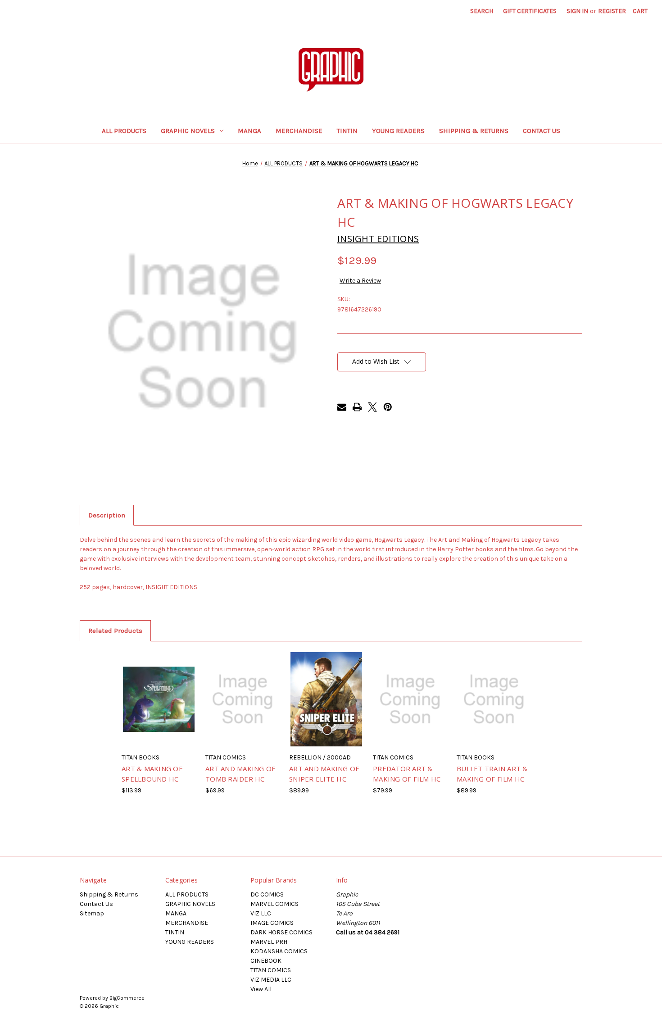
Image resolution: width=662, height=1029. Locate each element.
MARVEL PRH (268, 942)
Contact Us (541, 131)
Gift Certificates (530, 11)
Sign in (577, 11)
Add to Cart (159, 707)
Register (612, 11)
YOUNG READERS (398, 131)
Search (481, 11)
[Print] (357, 407)
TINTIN (347, 131)
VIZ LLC (260, 913)
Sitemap (92, 913)
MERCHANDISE (299, 131)
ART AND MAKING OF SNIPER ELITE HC (324, 773)
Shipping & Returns (473, 131)
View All (261, 989)
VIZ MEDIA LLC (270, 979)
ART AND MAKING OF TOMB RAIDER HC (240, 773)
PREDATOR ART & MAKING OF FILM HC (406, 773)
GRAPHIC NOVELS (188, 131)
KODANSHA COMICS (279, 951)
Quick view (158, 691)
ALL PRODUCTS (124, 131)
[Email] (341, 407)
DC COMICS (267, 894)
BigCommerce (127, 998)
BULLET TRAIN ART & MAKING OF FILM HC (492, 773)
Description (106, 515)
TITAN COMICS (270, 970)
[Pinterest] (387, 407)
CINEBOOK (265, 961)
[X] (372, 407)
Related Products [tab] (115, 631)
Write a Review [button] (360, 280)
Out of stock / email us (242, 707)
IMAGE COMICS (272, 923)
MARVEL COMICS (274, 904)
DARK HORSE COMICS (281, 932)
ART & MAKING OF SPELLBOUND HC (152, 773)
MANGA (249, 131)
